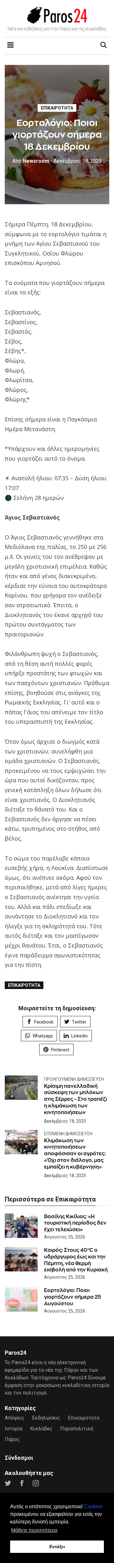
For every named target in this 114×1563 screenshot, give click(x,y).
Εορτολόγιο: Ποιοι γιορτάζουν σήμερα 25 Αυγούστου (72, 1297)
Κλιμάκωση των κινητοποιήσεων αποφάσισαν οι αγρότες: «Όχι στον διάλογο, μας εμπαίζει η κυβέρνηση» (75, 1153)
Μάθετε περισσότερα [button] (34, 1530)
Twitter (79, 1021)
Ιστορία (13, 1429)
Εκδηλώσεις (46, 1418)
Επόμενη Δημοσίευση (68, 1133)
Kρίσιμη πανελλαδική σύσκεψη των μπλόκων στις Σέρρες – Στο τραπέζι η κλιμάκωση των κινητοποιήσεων (75, 1099)
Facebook (44, 1021)
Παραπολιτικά (76, 1429)
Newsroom (30, 161)
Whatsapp (43, 1035)
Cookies (93, 1506)
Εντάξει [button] (57, 1546)
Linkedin (79, 1035)
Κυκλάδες (41, 1429)
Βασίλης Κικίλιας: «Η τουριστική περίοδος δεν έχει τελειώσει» (75, 1223)
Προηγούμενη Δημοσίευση (74, 1079)
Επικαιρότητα (57, 107)
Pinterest (60, 1049)
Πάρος (12, 1439)
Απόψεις (14, 1418)
